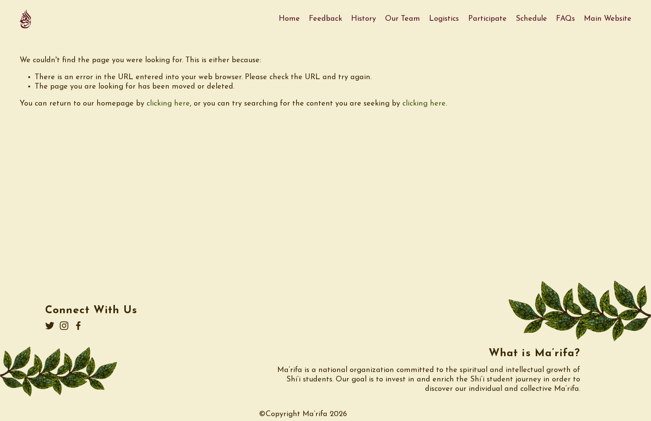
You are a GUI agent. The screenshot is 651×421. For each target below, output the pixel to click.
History (363, 19)
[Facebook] (78, 325)
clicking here (168, 103)
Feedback (325, 19)
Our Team (402, 19)
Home (289, 19)
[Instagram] (64, 325)
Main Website (607, 19)
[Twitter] (49, 325)
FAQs (565, 19)
